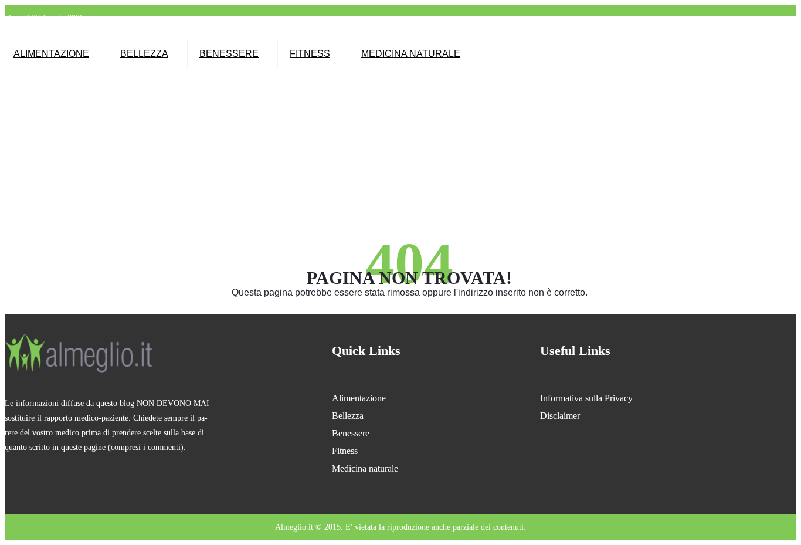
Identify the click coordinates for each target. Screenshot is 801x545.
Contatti (398, 32)
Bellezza (144, 54)
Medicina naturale (410, 54)
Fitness (310, 54)
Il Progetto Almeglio (303, 32)
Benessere (229, 54)
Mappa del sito (359, 32)
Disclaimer (560, 416)
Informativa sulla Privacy (586, 398)
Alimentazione (51, 54)
